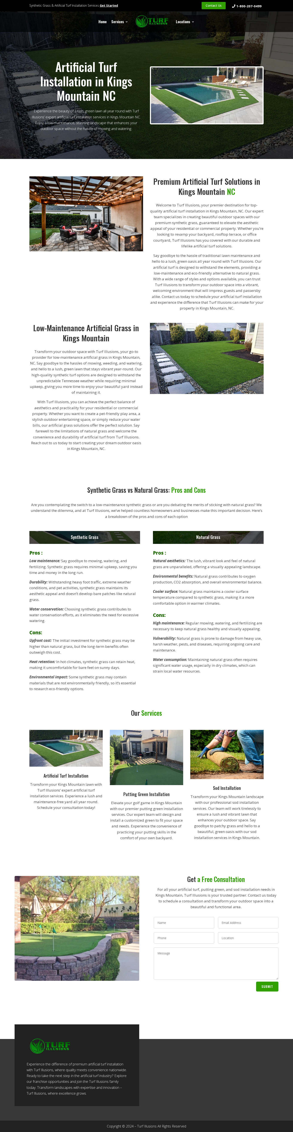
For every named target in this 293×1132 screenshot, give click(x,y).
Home (102, 21)
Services (117, 21)
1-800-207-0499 (248, 6)
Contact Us (214, 5)
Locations (183, 21)
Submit (267, 986)
